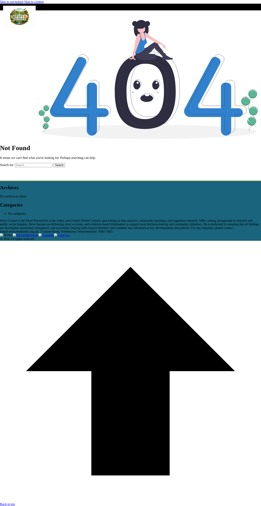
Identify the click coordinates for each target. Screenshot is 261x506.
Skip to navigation (11, 1)
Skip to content (34, 1)
